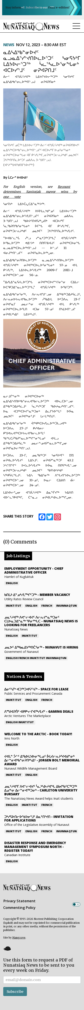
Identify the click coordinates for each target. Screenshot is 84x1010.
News (8, 44)
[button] (7, 948)
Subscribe (15, 991)
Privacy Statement (19, 901)
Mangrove (18, 937)
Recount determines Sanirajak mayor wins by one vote (40, 192)
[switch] (76, 904)
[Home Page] (31, 26)
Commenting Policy (19, 907)
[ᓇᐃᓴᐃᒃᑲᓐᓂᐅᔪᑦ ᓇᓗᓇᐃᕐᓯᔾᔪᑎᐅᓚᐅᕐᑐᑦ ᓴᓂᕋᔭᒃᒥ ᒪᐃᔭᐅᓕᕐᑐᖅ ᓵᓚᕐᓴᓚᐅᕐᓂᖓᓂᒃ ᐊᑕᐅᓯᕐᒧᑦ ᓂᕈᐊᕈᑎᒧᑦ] (42, 114)
